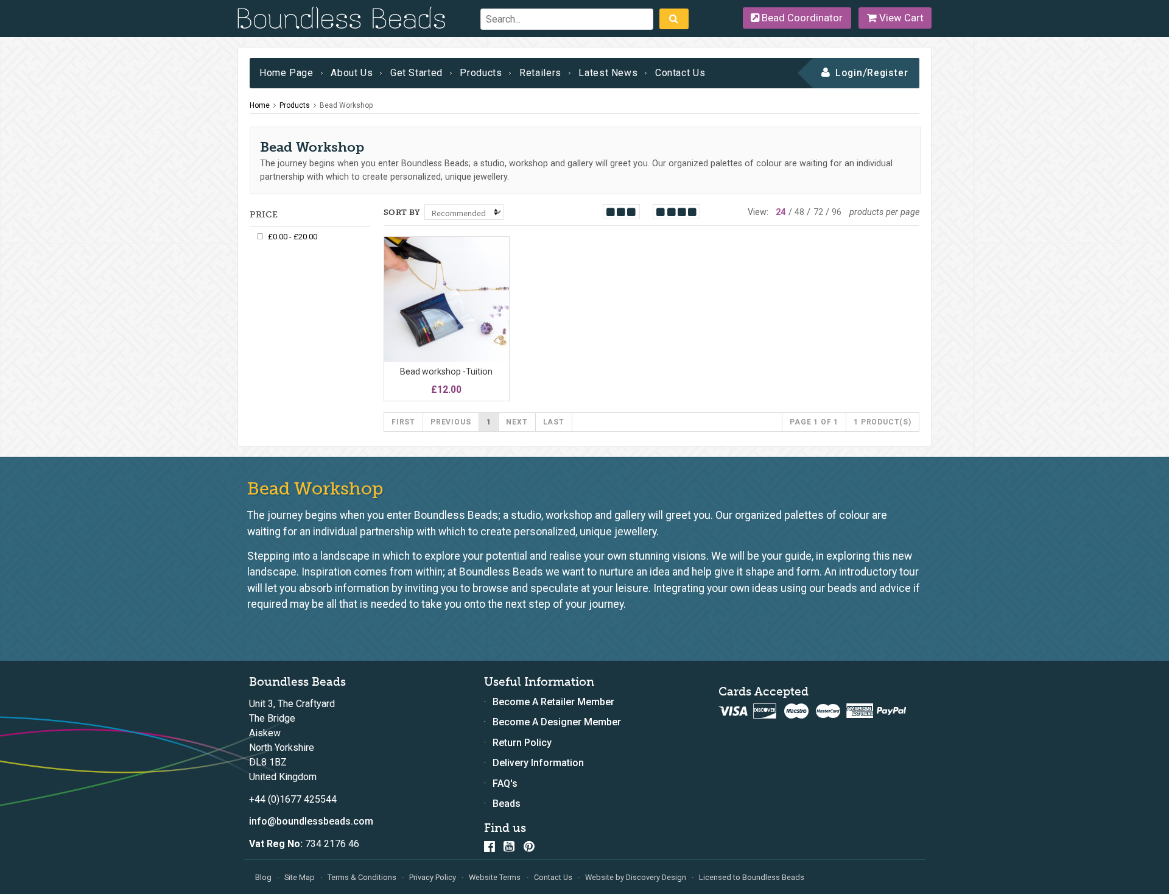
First (403, 422)
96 (836, 212)
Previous (450, 422)
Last (553, 422)
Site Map (299, 877)
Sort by (402, 212)
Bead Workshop (346, 105)
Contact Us (680, 73)
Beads (507, 803)
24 (780, 212)
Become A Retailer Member (553, 702)
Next (516, 422)
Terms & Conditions (362, 877)
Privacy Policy (432, 877)
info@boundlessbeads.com (311, 821)
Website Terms (495, 877)
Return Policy (522, 742)
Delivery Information (538, 763)
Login (849, 73)
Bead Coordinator (801, 18)
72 (818, 212)
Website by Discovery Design (635, 877)
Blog (263, 877)
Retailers (540, 73)
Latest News (607, 73)
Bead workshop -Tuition (446, 371)
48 (799, 212)
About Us (352, 73)
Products (481, 73)
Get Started (416, 73)
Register (888, 73)
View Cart (900, 18)
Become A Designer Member (557, 722)
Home (260, 105)
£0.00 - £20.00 (292, 236)
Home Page (286, 73)
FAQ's (505, 783)
